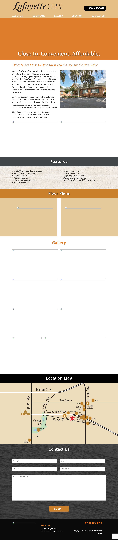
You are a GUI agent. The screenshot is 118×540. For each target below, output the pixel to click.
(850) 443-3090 (96, 8)
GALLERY (58, 15)
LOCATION (77, 15)
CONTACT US (98, 15)
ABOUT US (17, 15)
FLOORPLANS (38, 15)
